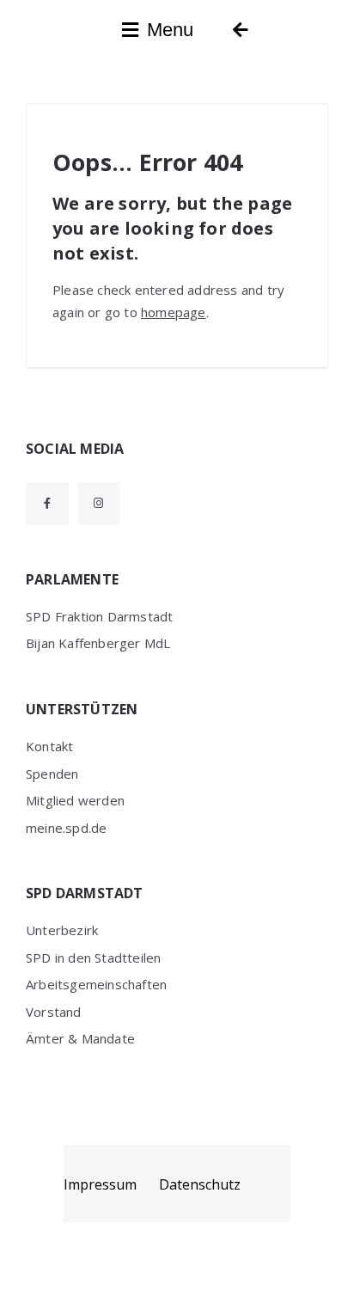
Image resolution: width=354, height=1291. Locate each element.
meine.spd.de (66, 827)
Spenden (52, 773)
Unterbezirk (62, 930)
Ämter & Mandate (80, 1038)
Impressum (100, 1184)
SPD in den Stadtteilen (93, 957)
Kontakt (49, 746)
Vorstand (54, 1011)
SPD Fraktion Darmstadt (99, 616)
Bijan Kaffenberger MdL (98, 643)
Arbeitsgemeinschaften (96, 984)
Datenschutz (200, 1184)
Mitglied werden (75, 800)
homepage (173, 312)
